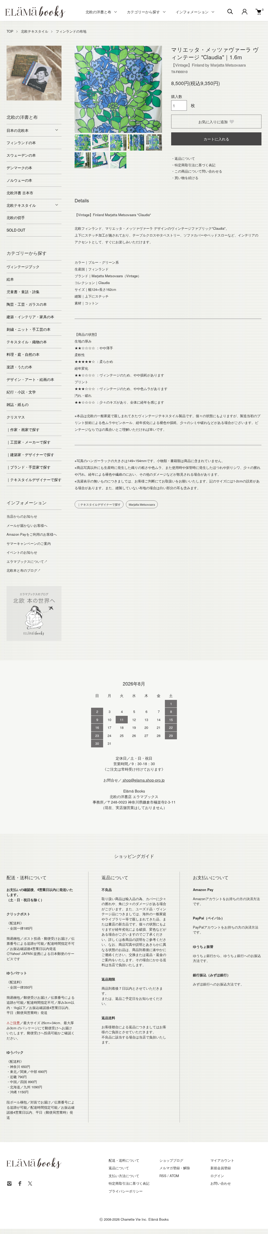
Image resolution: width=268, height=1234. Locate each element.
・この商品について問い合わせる (196, 171)
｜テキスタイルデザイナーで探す (99, 504)
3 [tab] (26, 99)
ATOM (174, 1175)
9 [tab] (38, 104)
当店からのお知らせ (22, 516)
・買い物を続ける (184, 177)
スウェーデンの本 (21, 155)
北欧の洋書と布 (98, 11)
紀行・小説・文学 (21, 391)
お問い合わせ (220, 1183)
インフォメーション (192, 11)
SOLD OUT (16, 230)
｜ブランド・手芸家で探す (29, 467)
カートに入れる (216, 138)
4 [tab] (34, 99)
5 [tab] (41, 99)
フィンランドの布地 (71, 31)
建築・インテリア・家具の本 (30, 316)
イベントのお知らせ (22, 552)
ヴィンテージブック (23, 266)
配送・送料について (124, 1160)
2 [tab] (18, 99)
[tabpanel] (34, 73)
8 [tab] (30, 104)
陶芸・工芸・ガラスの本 (27, 304)
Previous (82, 89)
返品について (119, 1167)
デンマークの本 (19, 167)
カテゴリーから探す (143, 11)
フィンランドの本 (21, 142)
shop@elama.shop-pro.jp (143, 780)
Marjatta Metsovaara (142, 504)
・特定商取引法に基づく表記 (193, 164)
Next (154, 89)
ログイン (217, 1175)
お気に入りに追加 (213, 121)
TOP (10, 31)
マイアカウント (222, 1160)
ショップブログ (171, 1160)
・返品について (183, 158)
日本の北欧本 (18, 130)
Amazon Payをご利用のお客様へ (32, 534)
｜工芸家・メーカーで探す (29, 442)
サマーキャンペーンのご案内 (29, 543)
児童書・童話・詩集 (23, 291)
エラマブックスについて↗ (27, 561)
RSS (162, 1175)
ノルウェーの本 (19, 180)
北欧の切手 (16, 217)
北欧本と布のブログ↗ (24, 570)
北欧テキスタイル (34, 31)
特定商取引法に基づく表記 (129, 1183)
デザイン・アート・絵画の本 (30, 379)
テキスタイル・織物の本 (27, 341)
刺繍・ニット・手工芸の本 (29, 329)
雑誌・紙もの (18, 404)
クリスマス (16, 417)
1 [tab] (10, 99)
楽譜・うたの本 (19, 366)
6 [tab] (49, 99)
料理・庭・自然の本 (23, 354)
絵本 (10, 279)
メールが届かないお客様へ (27, 525)
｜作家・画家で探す (23, 429)
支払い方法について (124, 1175)
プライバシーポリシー (126, 1191)
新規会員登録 (220, 1167)
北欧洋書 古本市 (20, 192)
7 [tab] (57, 99)
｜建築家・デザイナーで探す (30, 454)
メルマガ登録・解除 (174, 1167)
